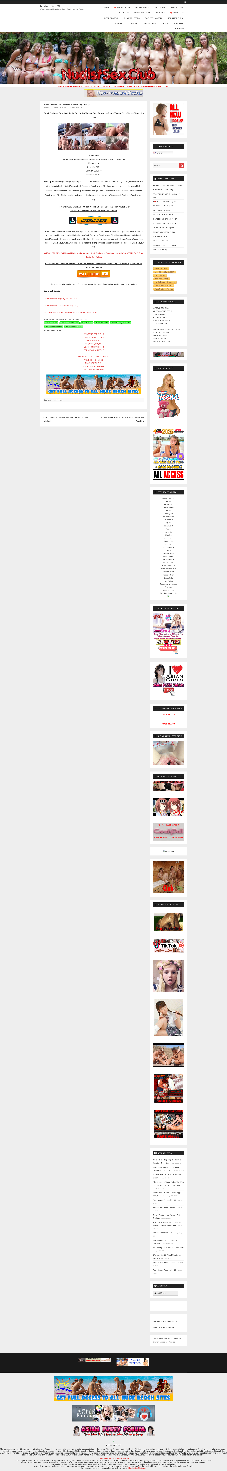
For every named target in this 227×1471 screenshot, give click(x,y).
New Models (168, 581)
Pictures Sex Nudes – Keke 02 (164, 1207)
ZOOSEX (135, 23)
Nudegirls (168, 544)
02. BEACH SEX (159, 210)
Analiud (168, 529)
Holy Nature (87, 323)
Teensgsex (168, 514)
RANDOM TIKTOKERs (94, 370)
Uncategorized (158, 249)
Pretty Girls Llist (168, 563)
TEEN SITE (179, 29)
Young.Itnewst (168, 547)
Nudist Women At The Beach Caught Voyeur (62, 306)
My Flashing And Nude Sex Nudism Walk (168, 1248)
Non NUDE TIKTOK (93, 363)
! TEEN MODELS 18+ (161, 190)
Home (106, 7)
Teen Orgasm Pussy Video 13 (164, 1270)
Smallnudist (168, 526)
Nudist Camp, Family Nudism (163, 1327)
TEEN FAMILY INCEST (94, 350)
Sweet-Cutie (168, 578)
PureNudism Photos (54, 326)
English (159, 153)
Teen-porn (168, 587)
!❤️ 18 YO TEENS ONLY (162, 202)
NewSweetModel (168, 566)
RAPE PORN (179, 23)
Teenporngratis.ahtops (168, 584)
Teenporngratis (168, 590)
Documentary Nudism (69, 323)
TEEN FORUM (150, 23)
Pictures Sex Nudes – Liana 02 (164, 1262)
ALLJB (168, 501)
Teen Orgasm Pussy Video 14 (164, 1200)
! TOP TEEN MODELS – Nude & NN (166, 194)
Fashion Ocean (168, 559)
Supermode (168, 541)
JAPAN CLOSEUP (111, 18)
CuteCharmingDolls (168, 569)
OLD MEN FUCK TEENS (162, 236)
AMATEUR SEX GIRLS (94, 334)
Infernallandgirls (169, 507)
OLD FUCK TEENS (132, 18)
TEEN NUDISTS (122, 13)
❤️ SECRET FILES (122, 7)
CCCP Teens (168, 538)
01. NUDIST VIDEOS (161, 206)
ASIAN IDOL (120, 23)
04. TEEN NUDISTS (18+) (163, 219)
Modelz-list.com (168, 575)
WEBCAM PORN (93, 341)
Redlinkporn (168, 504)
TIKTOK (164, 23)
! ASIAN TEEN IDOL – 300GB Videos (167, 185)
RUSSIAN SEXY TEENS (162, 245)
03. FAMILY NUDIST (160, 215)
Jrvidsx (168, 511)
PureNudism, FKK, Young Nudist (165, 1321)
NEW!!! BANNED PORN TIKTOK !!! (93, 357)
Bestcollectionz (168, 572)
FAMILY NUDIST (177, 7)
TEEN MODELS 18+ (176, 18)
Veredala (168, 532)
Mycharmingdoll (168, 556)
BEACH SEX (160, 7)
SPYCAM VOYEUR (93, 344)
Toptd (168, 550)
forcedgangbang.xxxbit (168, 593)
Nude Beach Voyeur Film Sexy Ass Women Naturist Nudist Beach (71, 312)
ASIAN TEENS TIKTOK (93, 366)
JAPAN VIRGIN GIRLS (161, 228)
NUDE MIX (160, 13)
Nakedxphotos (168, 517)
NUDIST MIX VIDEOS (54, 400)
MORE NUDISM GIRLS (94, 347)
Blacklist (168, 535)
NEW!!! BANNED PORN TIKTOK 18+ (166, 329)
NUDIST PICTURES (142, 13)
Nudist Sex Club (51, 6)
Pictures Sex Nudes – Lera (163, 1233)
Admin (47, 107)
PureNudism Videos (74, 326)
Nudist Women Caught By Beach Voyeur (60, 299)
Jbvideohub (168, 520)
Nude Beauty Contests (121, 323)
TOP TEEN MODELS (153, 18)
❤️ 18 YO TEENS (177, 13)
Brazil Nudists (51, 323)
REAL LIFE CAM (159, 241)
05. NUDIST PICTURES (162, 223)
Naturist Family (102, 323)
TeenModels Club (168, 498)
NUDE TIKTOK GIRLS (93, 360)
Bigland (168, 523)
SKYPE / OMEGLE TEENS (93, 337)
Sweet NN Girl (168, 553)
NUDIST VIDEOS (142, 7)
